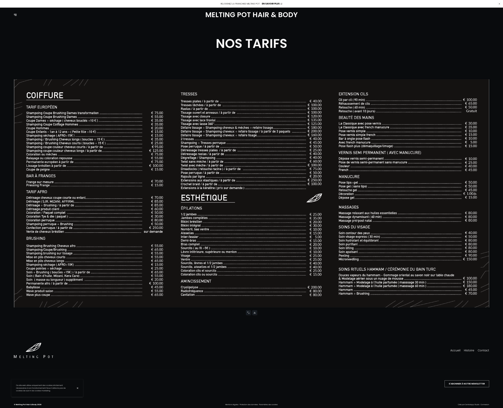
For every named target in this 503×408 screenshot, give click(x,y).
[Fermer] (77, 388)
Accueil (455, 350)
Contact (483, 350)
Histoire (469, 350)
